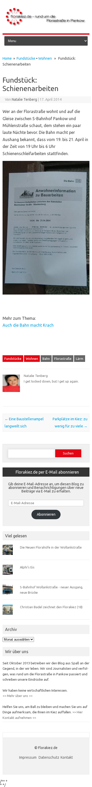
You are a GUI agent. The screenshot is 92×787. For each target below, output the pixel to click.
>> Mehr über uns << (17, 695)
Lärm (79, 358)
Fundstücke (26, 58)
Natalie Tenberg (24, 99)
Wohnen (45, 58)
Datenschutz (49, 757)
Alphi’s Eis (27, 567)
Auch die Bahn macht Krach (28, 325)
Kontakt (67, 757)
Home (7, 58)
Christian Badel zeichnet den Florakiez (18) (51, 607)
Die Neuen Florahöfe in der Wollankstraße (51, 547)
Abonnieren (46, 514)
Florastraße (63, 358)
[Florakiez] (46, 25)
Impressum (28, 757)
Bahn (46, 358)
